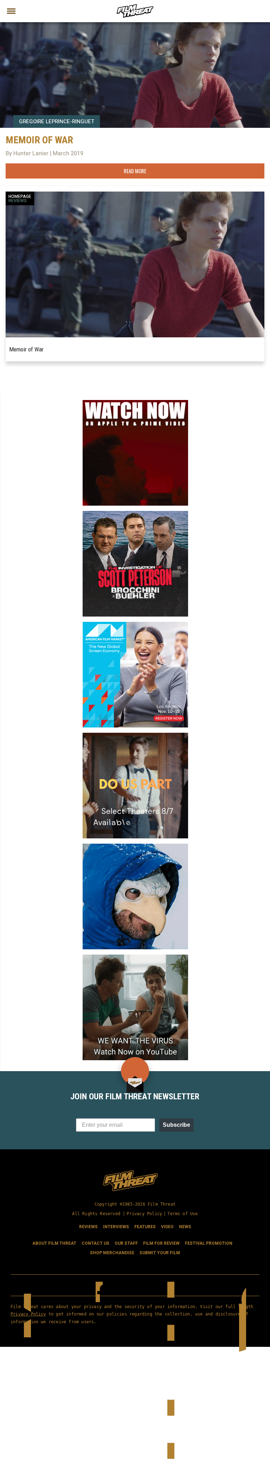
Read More (135, 171)
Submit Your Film (160, 1253)
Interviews (116, 1227)
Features (145, 1227)
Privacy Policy (144, 1213)
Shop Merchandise (112, 1253)
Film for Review (161, 1243)
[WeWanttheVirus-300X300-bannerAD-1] (135, 957)
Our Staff (126, 1243)
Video (167, 1227)
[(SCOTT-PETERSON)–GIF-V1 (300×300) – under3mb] (135, 514)
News (185, 1227)
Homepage (19, 196)
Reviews (17, 201)
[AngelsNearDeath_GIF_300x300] (135, 403)
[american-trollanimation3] (135, 846)
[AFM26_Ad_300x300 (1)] (135, 624)
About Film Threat (54, 1243)
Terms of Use (182, 1213)
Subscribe (176, 1125)
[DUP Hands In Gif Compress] (135, 735)
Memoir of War (26, 349)
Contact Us (95, 1243)
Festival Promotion (208, 1243)
